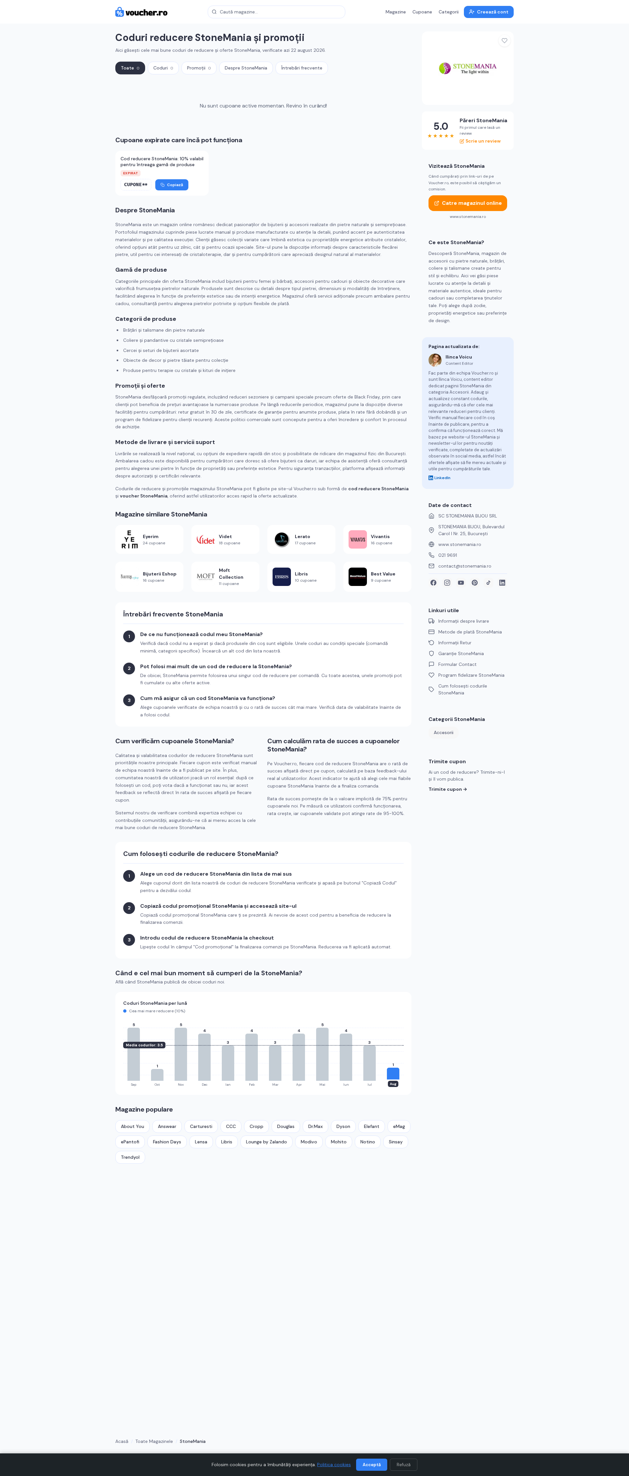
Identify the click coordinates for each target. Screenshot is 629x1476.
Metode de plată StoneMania (470, 632)
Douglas (286, 1126)
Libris (226, 1142)
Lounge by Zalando (266, 1142)
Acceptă (372, 1464)
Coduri (163, 68)
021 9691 (447, 555)
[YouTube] (461, 583)
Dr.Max (315, 1126)
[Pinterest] (475, 583)
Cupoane (422, 12)
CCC (231, 1126)
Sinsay (396, 1142)
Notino (367, 1142)
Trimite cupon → (448, 789)
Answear (167, 1126)
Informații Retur (454, 643)
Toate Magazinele (154, 1441)
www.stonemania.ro (459, 544)
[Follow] (504, 41)
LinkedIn (442, 477)
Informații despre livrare (463, 621)
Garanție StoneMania (461, 653)
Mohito (339, 1142)
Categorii (449, 12)
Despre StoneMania (246, 68)
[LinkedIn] (502, 583)
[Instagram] (447, 583)
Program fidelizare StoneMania (471, 675)
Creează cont (492, 12)
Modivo (309, 1142)
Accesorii (443, 732)
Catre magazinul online (472, 203)
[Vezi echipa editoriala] (435, 360)
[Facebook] (433, 583)
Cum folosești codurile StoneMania (462, 689)
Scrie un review (483, 141)
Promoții (199, 68)
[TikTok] (488, 583)
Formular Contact (457, 664)
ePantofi (130, 1142)
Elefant (371, 1126)
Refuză (403, 1464)
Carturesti (201, 1126)
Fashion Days (167, 1142)
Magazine (396, 12)
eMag (399, 1126)
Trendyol (130, 1157)
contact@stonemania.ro (464, 566)
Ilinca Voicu (459, 357)
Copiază (175, 184)
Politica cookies (334, 1464)
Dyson (343, 1126)
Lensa (201, 1142)
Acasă (121, 1441)
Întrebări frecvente (301, 68)
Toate (130, 68)
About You (132, 1126)
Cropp (256, 1126)
